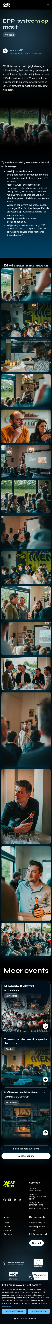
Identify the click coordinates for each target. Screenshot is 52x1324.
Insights (7, 1230)
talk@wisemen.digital (39, 1234)
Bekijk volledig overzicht (26, 1148)
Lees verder (7, 1306)
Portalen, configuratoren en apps (37, 1196)
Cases (6, 1223)
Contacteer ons (26, 1155)
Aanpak (6, 1226)
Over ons (7, 1234)
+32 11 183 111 (35, 1230)
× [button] (49, 1284)
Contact (36, 1243)
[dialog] (26, 1302)
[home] (9, 5)
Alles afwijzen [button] (39, 1311)
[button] (48, 4)
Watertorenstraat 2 (38, 1223)
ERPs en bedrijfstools (35, 1189)
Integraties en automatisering (36, 1203)
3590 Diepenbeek (37, 1226)
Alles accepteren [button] (14, 1311)
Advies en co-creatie (38, 1208)
